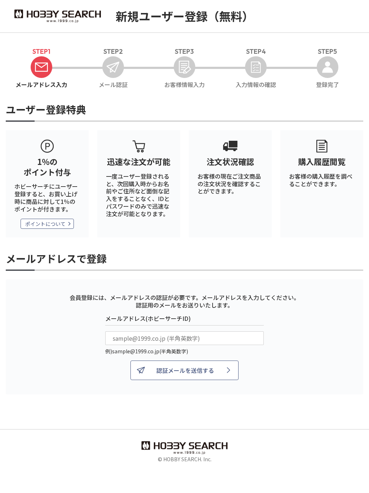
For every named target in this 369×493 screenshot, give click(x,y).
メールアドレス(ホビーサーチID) (148, 318)
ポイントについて (45, 223)
